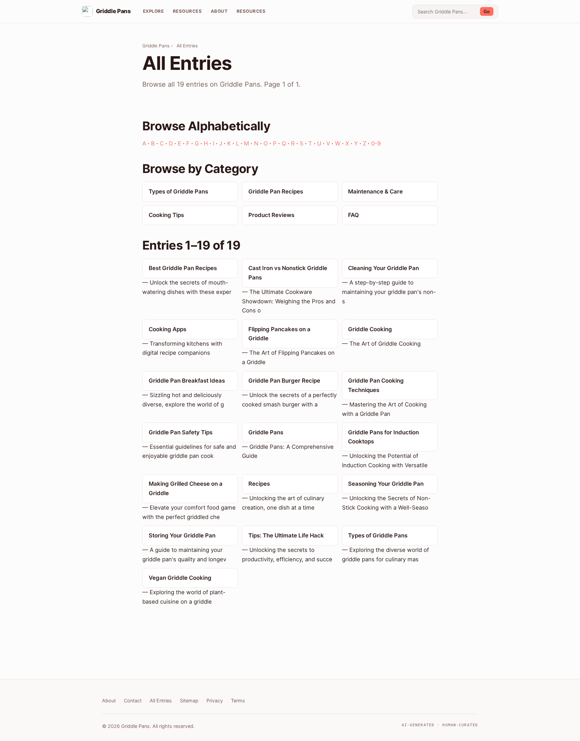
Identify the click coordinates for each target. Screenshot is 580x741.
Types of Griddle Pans (178, 191)
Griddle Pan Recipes (275, 191)
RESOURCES (187, 11)
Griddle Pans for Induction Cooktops (383, 437)
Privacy (214, 700)
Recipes (259, 483)
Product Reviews (271, 215)
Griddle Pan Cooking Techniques (376, 385)
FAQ (353, 215)
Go (487, 11)
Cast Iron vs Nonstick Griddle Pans (287, 273)
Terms (238, 700)
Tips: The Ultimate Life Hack (286, 535)
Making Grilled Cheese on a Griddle (186, 488)
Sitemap (189, 700)
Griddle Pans (156, 45)
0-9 (376, 143)
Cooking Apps (167, 329)
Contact (133, 700)
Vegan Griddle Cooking (180, 577)
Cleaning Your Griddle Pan (383, 268)
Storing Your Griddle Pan (182, 535)
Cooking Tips (166, 215)
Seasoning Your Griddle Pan (386, 483)
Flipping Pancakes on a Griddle (279, 334)
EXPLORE (153, 11)
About (109, 700)
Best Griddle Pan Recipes (183, 268)
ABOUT (219, 11)
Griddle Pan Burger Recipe (284, 380)
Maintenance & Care (375, 191)
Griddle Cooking (370, 329)
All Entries (161, 700)
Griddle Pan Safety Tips (180, 432)
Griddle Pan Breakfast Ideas (187, 380)
